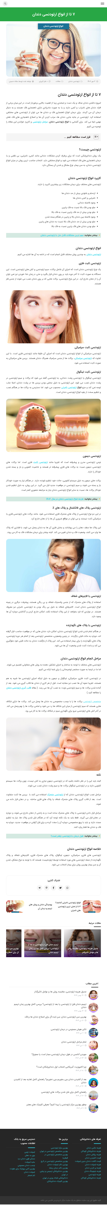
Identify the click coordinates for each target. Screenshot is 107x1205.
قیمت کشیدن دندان (93, 1157)
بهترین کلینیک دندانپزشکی (57, 1181)
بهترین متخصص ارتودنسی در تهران (54, 1151)
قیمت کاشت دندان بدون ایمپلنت (88, 1161)
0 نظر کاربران (43, 81)
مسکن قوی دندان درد (26, 1158)
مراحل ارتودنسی (40, 122)
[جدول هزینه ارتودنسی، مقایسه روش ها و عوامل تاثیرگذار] (93, 995)
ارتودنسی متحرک (55, 794)
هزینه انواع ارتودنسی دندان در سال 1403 (64, 499)
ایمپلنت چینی (29, 1152)
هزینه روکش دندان (93, 1154)
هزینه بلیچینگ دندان (92, 1171)
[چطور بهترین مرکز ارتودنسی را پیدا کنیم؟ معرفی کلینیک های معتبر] (93, 1108)
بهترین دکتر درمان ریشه (58, 1167)
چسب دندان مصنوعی (26, 1165)
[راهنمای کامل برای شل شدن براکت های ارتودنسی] (93, 1095)
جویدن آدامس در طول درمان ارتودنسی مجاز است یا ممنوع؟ (59, 1054)
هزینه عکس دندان (94, 1147)
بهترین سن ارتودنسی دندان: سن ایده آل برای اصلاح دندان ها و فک (55, 1017)
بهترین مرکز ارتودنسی (59, 1147)
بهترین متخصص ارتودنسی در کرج (54, 1161)
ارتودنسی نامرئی (69, 387)
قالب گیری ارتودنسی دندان (18, 688)
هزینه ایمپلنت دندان (93, 1164)
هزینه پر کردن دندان (93, 1167)
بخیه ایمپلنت (30, 1162)
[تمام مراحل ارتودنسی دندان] (93, 1045)
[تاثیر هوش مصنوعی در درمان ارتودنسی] (93, 1033)
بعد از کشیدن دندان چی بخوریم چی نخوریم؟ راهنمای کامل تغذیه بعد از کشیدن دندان (50, 1081)
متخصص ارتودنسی (92, 701)
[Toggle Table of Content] (95, 137)
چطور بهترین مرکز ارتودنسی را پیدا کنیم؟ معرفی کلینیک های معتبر (56, 1104)
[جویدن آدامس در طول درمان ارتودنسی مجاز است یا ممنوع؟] (93, 1058)
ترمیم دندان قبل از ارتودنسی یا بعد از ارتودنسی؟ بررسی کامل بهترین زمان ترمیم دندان (50, 1005)
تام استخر (31, 1175)
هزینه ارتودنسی (94, 1174)
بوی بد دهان (30, 1155)
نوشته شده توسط (20, 81)
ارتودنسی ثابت (40, 462)
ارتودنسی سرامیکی (83, 358)
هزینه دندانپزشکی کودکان (91, 1151)
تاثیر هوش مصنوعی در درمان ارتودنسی (68, 1029)
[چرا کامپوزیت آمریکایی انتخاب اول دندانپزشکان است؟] (93, 1070)
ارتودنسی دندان (74, 81)
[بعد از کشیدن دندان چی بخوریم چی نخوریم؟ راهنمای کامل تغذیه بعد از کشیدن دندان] (93, 1083)
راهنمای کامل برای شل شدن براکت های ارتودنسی (63, 1092)
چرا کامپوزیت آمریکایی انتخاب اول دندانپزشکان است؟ (61, 1067)
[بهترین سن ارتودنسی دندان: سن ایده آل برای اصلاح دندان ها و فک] (93, 1020)
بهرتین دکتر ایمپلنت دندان (57, 1164)
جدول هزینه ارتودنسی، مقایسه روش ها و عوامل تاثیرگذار (60, 991)
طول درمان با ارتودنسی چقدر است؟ (67, 836)
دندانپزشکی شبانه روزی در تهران (55, 1177)
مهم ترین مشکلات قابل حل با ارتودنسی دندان (61, 235)
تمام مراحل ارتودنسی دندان (73, 1042)
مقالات (58, 81)
